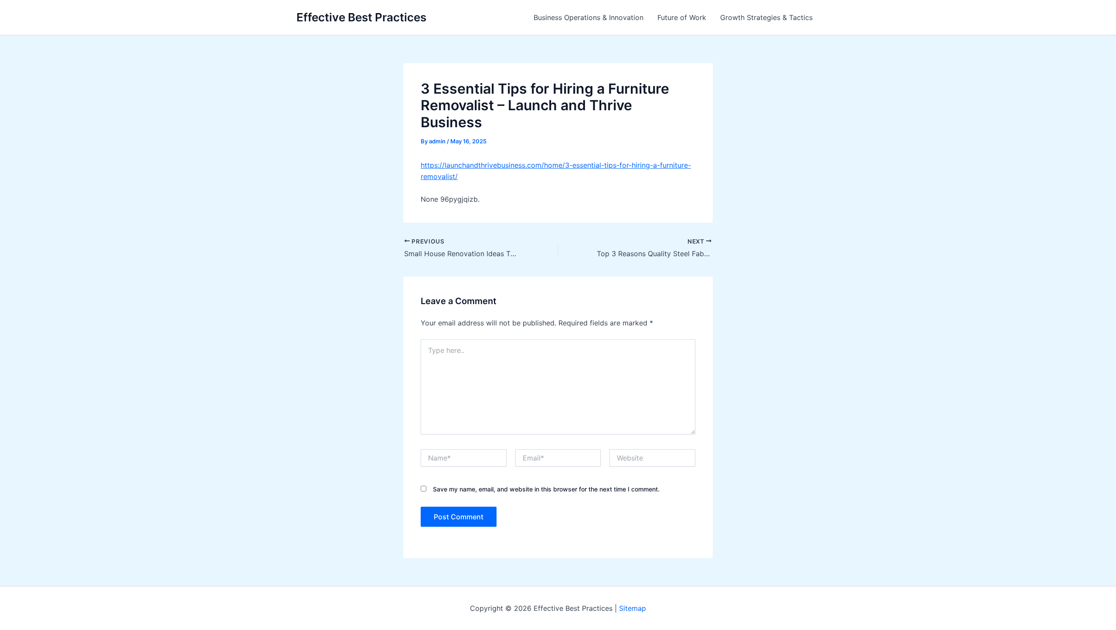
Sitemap (632, 608)
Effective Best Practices (361, 17)
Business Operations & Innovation (588, 17)
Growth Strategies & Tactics (766, 17)
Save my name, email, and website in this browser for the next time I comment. (546, 489)
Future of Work (681, 17)
